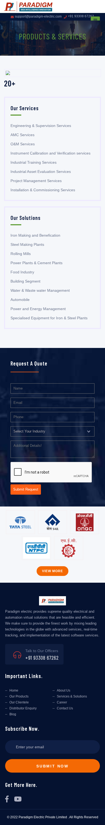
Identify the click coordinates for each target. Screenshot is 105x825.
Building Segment (25, 281)
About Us (63, 690)
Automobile (20, 299)
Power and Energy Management (38, 309)
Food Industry (22, 272)
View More (52, 571)
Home (13, 690)
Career (62, 702)
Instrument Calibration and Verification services (50, 153)
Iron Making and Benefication (35, 235)
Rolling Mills (20, 253)
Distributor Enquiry (23, 708)
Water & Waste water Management (40, 290)
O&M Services (22, 144)
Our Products (19, 696)
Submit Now (52, 766)
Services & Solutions (72, 696)
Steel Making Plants (27, 244)
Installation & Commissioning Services (42, 190)
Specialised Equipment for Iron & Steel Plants (49, 318)
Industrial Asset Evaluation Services (40, 171)
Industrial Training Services (33, 162)
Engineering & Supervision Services (40, 125)
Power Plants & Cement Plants (36, 263)
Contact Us (65, 708)
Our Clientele (19, 702)
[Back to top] (96, 815)
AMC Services (22, 135)
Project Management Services (36, 181)
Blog (12, 714)
